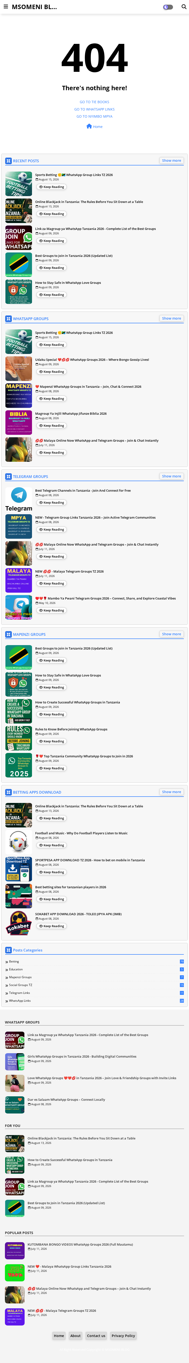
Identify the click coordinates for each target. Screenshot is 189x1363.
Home (97, 126)
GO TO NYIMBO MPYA (94, 116)
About (75, 1335)
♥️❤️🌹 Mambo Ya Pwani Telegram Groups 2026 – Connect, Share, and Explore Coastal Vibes (105, 598)
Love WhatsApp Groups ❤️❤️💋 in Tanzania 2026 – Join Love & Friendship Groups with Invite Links (102, 1078)
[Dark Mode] (184, 7)
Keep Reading (54, 187)
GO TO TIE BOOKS (94, 102)
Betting (96, 961)
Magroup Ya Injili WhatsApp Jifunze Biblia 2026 (71, 413)
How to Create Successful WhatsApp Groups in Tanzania (77, 702)
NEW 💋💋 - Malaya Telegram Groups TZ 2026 (69, 571)
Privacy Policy (123, 1335)
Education (96, 969)
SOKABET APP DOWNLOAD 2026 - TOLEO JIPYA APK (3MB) (78, 914)
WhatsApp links (96, 1001)
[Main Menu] (6, 7)
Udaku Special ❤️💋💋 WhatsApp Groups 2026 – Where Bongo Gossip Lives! (92, 359)
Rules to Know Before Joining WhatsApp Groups (71, 729)
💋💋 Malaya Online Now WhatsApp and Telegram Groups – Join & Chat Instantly (96, 440)
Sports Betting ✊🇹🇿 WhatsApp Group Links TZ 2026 (74, 175)
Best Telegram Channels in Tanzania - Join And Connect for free (83, 490)
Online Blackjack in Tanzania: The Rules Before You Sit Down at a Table (89, 202)
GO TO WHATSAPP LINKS (94, 109)
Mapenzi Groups (96, 977)
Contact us (96, 1335)
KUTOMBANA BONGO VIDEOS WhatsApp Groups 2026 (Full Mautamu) (80, 1244)
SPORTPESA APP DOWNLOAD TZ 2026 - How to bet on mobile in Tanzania (90, 860)
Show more (171, 160)
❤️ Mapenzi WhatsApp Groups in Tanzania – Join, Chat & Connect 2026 (88, 386)
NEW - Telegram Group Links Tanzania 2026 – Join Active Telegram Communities (95, 517)
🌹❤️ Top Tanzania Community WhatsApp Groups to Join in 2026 (84, 756)
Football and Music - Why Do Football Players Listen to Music (81, 833)
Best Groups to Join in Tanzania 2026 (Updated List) (73, 255)
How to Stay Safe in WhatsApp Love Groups (68, 282)
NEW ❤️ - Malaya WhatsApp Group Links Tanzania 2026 (69, 1266)
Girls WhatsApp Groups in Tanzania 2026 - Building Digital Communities (82, 1056)
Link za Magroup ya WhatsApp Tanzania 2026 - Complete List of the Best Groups (95, 228)
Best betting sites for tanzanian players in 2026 (70, 887)
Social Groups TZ (96, 985)
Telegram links (96, 993)
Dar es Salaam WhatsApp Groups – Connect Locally (66, 1099)
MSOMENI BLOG (36, 6)
